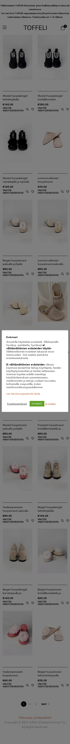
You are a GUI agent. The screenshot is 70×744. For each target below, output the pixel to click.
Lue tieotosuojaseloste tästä (23, 393)
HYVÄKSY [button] (37, 403)
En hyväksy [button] (50, 403)
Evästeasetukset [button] (17, 403)
